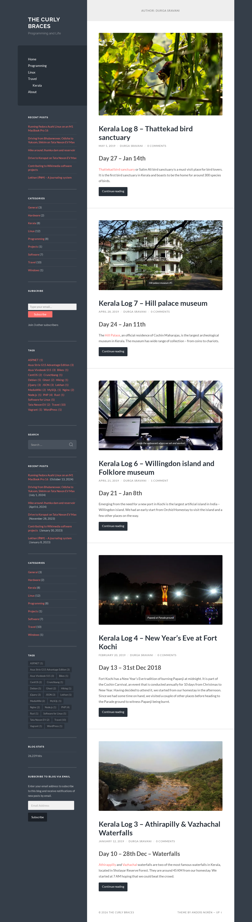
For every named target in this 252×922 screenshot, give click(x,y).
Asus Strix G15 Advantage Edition (51, 365)
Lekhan (62, 384)
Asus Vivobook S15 (42, 370)
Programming (37, 66)
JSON (48, 384)
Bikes (62, 370)
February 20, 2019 (112, 655)
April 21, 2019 (109, 480)
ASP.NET (35, 360)
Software (33, 254)
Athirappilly (107, 865)
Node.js (35, 394)
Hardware (34, 215)
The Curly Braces (44, 22)
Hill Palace (112, 335)
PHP (48, 394)
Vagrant (35, 409)
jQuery (34, 384)
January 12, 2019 (111, 841)
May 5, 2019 (107, 145)
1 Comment (159, 480)
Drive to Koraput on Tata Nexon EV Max (52, 158)
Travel (32, 79)
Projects (33, 246)
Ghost (48, 380)
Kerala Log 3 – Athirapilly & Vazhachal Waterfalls (159, 828)
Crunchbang (53, 375)
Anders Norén (202, 912)
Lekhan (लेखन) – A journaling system (50, 177)
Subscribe (40, 314)
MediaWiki (37, 389)
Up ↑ (219, 912)
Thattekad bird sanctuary (117, 169)
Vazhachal (129, 865)
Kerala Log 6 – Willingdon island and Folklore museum (156, 467)
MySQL (54, 389)
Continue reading (113, 191)
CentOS (35, 375)
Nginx (68, 389)
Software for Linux (41, 399)
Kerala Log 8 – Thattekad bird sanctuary (146, 132)
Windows (33, 270)
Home (32, 59)
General (33, 207)
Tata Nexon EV (39, 404)
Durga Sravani (131, 145)
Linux (31, 72)
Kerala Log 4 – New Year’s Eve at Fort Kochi (158, 642)
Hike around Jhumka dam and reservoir (51, 150)
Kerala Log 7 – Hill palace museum (153, 303)
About (32, 92)
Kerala (37, 85)
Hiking (62, 380)
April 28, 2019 (109, 311)
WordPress (53, 409)
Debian (34, 380)
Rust (59, 394)
